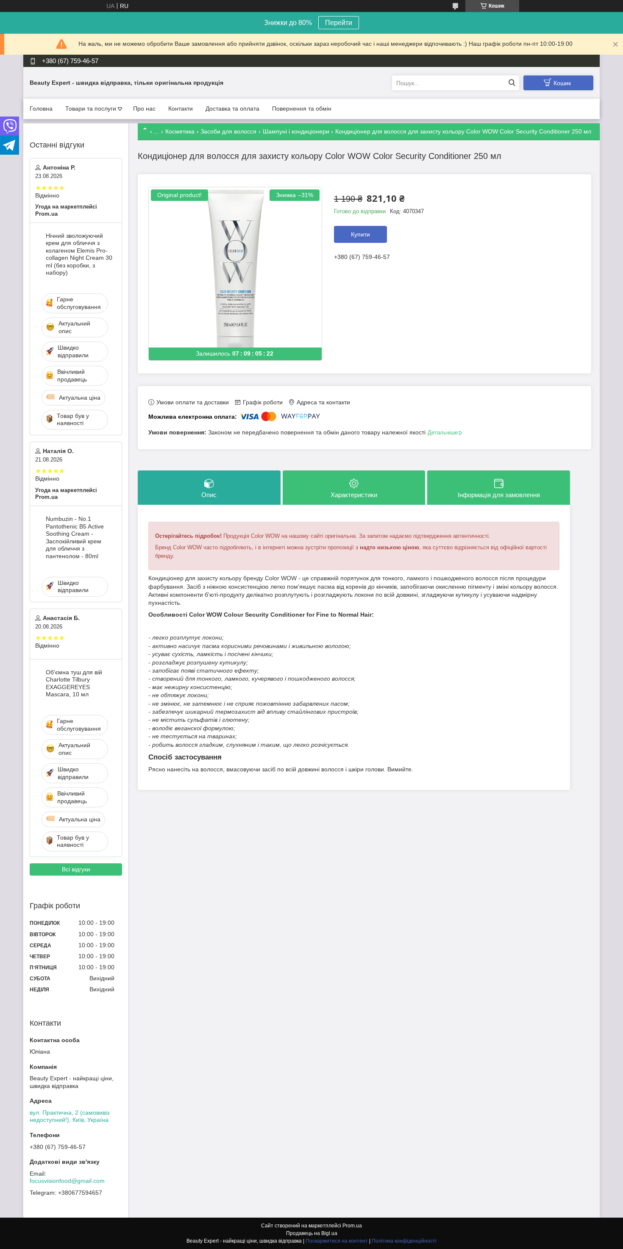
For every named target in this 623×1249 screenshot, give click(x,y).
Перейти (338, 22)
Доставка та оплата (232, 108)
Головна (41, 108)
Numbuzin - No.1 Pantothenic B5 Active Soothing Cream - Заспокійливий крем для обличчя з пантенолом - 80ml (75, 537)
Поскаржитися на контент (337, 1241)
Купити (360, 234)
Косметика (180, 131)
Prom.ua (352, 1226)
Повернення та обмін (301, 108)
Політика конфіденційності (404, 1241)
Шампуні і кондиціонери (296, 131)
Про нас (144, 108)
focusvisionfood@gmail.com (67, 1180)
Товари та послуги (90, 108)
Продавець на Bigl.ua (311, 1233)
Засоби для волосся (228, 131)
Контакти (180, 108)
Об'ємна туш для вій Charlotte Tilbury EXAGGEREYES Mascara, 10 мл (74, 683)
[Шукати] (511, 82)
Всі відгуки (76, 869)
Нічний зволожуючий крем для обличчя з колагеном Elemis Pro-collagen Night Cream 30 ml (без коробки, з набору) (79, 254)
